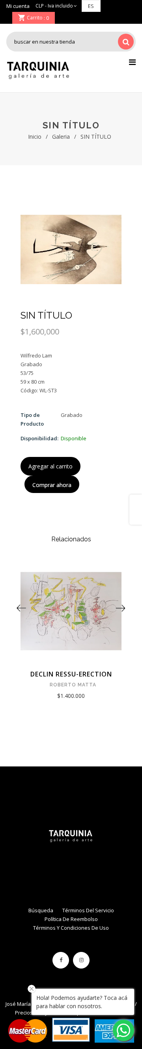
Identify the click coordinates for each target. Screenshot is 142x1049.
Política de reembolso (71, 919)
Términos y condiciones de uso (71, 927)
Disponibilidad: (39, 438)
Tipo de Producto (32, 419)
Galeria (61, 136)
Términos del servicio (88, 910)
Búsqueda (40, 910)
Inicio (34, 136)
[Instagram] (81, 960)
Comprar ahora (51, 485)
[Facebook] (60, 960)
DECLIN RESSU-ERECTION (71, 674)
